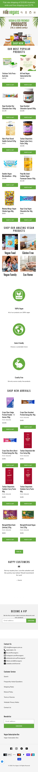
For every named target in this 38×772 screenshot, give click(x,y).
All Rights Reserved (24, 765)
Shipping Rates (9, 687)
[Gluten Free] (28, 242)
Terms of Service (9, 697)
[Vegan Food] (10, 242)
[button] (2, 761)
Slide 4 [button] (23, 597)
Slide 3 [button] (20, 597)
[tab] (15, 597)
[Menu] (34, 12)
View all (18, 552)
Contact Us (7, 707)
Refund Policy (8, 692)
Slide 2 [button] (18, 597)
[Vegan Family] (10, 264)
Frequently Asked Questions (13, 682)
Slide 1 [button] (15, 597)
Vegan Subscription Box (11, 738)
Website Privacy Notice (11, 702)
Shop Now (18, 43)
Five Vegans (16, 765)
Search (6, 677)
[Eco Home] (28, 264)
